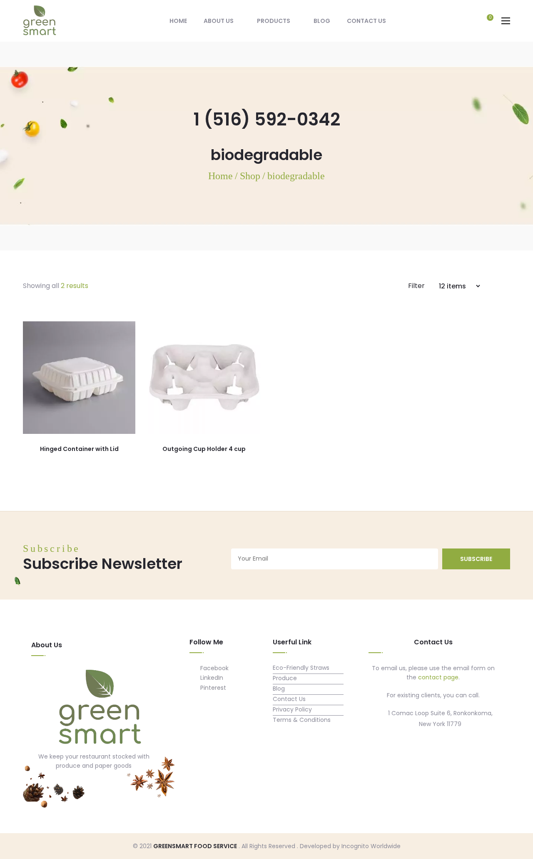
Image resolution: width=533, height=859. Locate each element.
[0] (486, 22)
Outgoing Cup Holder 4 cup (204, 449)
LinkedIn (211, 678)
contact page (438, 677)
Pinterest (212, 688)
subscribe (476, 559)
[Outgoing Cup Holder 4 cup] (204, 377)
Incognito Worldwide (371, 846)
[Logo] (100, 708)
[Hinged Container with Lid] (79, 377)
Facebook (214, 668)
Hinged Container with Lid (79, 449)
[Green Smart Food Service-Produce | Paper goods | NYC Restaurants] (39, 20)
